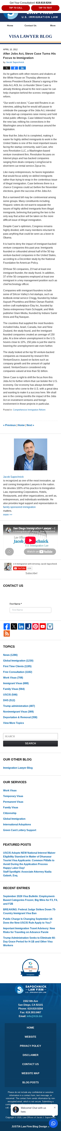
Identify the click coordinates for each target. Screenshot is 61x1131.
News (10, 655)
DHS (9, 700)
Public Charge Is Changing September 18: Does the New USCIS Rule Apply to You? (28, 921)
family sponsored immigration (19, 507)
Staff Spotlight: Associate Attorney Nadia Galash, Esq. (27, 873)
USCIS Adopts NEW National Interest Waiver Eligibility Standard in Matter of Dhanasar (29, 854)
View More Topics (13, 723)
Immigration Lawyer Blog (18, 767)
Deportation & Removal (20, 717)
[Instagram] (49, 626)
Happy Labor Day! (14, 868)
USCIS (10, 694)
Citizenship (9, 813)
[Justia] (28, 626)
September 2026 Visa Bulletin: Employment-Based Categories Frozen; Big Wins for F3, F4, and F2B (30, 900)
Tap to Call (15, 8)
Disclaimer (30, 1055)
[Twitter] (14, 626)
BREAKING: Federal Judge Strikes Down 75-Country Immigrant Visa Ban (29, 911)
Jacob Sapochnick (13, 476)
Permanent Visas (13, 801)
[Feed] (6, 633)
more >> (7, 514)
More (53, 25)
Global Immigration (18, 660)
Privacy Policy (30, 1046)
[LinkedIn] (21, 626)
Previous (9, 425)
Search (30, 743)
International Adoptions (17, 824)
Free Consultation (17, 672)
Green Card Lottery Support (19, 830)
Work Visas (13, 677)
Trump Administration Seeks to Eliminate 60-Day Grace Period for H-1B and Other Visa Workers (29, 941)
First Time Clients (17, 666)
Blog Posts (30, 1082)
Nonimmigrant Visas (18, 711)
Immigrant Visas (16, 683)
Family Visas (14, 689)
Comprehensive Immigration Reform (29, 410)
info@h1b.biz (34, 1016)
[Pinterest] (35, 626)
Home (10, 25)
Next (30, 425)
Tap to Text (45, 8)
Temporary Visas (13, 796)
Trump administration (19, 706)
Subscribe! (31, 573)
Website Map (30, 1073)
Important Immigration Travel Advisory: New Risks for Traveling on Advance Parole (29, 930)
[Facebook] (6, 626)
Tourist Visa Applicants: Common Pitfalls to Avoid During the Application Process (28, 862)
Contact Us (30, 25)
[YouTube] (42, 626)
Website (30, 1036)
